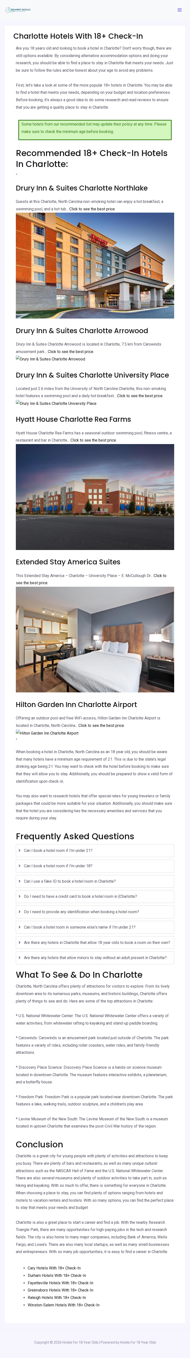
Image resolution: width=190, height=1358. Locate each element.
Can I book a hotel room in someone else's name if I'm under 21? (80, 927)
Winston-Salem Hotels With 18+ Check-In (63, 1305)
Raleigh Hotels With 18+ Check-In (57, 1297)
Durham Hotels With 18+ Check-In (57, 1275)
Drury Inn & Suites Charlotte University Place (92, 375)
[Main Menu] (179, 9)
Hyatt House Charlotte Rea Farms (73, 419)
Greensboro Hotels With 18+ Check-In (60, 1290)
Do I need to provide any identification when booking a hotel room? (81, 911)
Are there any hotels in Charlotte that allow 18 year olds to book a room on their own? (97, 942)
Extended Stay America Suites (68, 562)
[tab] (95, 850)
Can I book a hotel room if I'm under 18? (58, 866)
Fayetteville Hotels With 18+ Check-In (60, 1283)
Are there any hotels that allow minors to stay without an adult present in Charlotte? (95, 957)
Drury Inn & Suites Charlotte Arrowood (82, 331)
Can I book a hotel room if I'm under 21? (58, 850)
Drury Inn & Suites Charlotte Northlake (82, 188)
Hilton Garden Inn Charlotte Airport (76, 705)
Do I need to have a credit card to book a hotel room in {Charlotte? (80, 896)
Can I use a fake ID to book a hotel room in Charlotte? (70, 881)
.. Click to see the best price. (91, 209)
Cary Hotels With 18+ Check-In (54, 1268)
